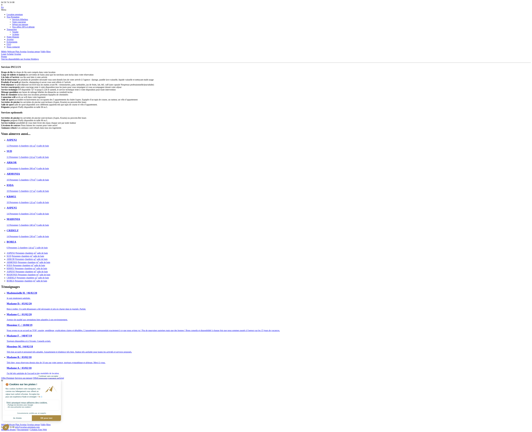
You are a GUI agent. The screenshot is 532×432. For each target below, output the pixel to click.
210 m (32, 157)
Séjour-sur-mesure (20, 24)
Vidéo (43, 51)
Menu (3, 10)
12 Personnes (12, 146)
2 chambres (23, 248)
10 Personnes (12, 180)
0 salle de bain (42, 157)
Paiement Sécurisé (56, 378)
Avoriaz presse (33, 51)
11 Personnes (12, 157)
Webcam (11, 51)
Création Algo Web (38, 429)
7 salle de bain (42, 236)
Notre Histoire (13, 37)
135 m (32, 202)
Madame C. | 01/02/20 (19, 314)
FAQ (9, 44)
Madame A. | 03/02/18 (19, 368)
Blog (48, 51)
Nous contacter (13, 47)
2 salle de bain (41, 248)
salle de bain (42, 253)
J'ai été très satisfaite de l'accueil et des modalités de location (33, 373)
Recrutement (22, 429)
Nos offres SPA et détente (23, 27)
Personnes (20, 253)
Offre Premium (7, 378)
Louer (3, 54)
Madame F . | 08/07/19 (19, 335)
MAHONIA (12, 274)
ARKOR (11, 259)
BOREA (10, 281)
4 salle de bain (42, 146)
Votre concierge (19, 22)
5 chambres (24, 157)
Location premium (15, 14)
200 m (32, 168)
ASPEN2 (11, 253)
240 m (32, 225)
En (2, 7)
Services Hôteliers (20, 19)
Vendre (15, 32)
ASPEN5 (11, 271)
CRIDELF (11, 278)
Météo (4, 51)
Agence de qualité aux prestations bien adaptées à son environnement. (37, 319)
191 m (32, 146)
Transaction (12, 29)
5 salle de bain (42, 180)
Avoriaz (10, 39)
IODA (9, 265)
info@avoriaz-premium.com (27, 427)
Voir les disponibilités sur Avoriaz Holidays (20, 59)
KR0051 (10, 268)
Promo (4, 56)
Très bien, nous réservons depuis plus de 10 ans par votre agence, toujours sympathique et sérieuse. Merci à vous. (56, 362)
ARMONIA (12, 262)
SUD (9, 256)
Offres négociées (40, 378)
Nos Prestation (13, 17)
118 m (31, 248)
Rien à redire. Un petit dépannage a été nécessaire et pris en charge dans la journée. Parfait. (46, 309)
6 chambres (24, 168)
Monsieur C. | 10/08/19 (19, 325)
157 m (32, 191)
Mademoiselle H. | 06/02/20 (22, 292)
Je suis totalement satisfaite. (18, 298)
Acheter (15, 34)
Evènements (12, 42)
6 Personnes (12, 248)
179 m (32, 180)
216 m (32, 214)
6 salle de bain (42, 168)
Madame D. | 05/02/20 (19, 303)
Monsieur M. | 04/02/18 (20, 346)
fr (1, 5)
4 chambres (24, 146)
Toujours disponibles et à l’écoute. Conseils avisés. (29, 341)
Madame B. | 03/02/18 (19, 357)
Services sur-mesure (23, 378)
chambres (29, 253)
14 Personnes (12, 214)
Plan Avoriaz (21, 51)
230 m (32, 236)
